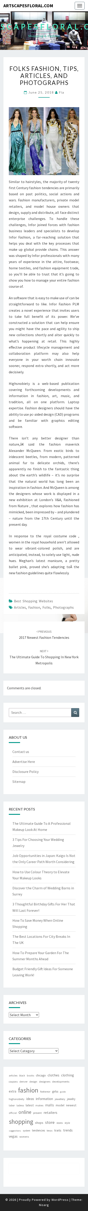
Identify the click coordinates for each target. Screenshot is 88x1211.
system (26, 1130)
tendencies (38, 1130)
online (25, 1112)
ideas (30, 1099)
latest (30, 1105)
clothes (53, 1075)
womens (24, 1136)
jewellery (60, 1099)
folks (46, 607)
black (22, 1075)
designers (44, 1081)
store (50, 1122)
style (67, 1122)
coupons (13, 1081)
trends (68, 1130)
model (60, 1105)
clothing (67, 1075)
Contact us (20, 751)
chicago (41, 1075)
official (13, 1113)
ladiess (20, 1105)
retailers (50, 1112)
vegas (13, 1136)
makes (39, 1105)
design (33, 1081)
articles (20, 607)
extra (12, 1091)
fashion (34, 607)
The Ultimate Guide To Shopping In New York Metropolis (44, 657)
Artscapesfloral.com (28, 5)
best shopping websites (33, 601)
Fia (61, 92)
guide (63, 1091)
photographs (63, 607)
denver (23, 1081)
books (30, 1075)
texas (49, 1130)
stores (59, 1122)
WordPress (60, 1200)
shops (39, 1123)
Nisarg (44, 1205)
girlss (55, 1091)
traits (57, 1130)
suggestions (15, 1130)
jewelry (71, 1099)
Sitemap (18, 781)
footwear (45, 1091)
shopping (21, 1121)
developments (60, 1081)
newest (71, 1105)
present (37, 1113)
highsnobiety (16, 1099)
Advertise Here (23, 761)
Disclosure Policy (25, 771)
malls (49, 1105)
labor (12, 1105)
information (44, 1099)
